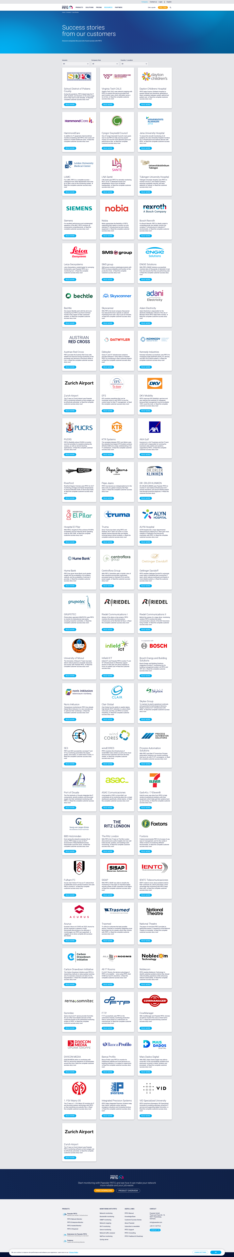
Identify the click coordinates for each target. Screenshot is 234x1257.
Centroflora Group (111, 570)
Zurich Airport (71, 395)
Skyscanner (108, 308)
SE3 (66, 748)
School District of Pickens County (77, 90)
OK (216, 1252)
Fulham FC (69, 880)
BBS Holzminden (72, 836)
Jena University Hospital (152, 133)
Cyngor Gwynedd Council (115, 133)
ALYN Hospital (147, 527)
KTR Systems (109, 439)
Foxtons (144, 836)
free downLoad (104, 1190)
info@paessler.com (156, 1222)
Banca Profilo (109, 1056)
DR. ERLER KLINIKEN (151, 483)
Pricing (99, 7)
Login (160, 2)
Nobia (105, 220)
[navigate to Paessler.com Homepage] (67, 7)
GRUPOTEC (70, 614)
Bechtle (68, 308)
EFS (104, 395)
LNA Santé (107, 177)
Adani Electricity (148, 308)
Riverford (69, 483)
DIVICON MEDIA (72, 1056)
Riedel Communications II (153, 614)
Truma (105, 527)
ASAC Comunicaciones (114, 792)
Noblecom (145, 969)
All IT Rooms (108, 969)
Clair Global (108, 704)
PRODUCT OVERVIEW (128, 1191)
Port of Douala (71, 792)
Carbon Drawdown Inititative (78, 969)
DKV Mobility (146, 395)
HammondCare (72, 133)
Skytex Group (146, 701)
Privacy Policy (73, 1252)
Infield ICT (107, 658)
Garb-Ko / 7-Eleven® (150, 792)
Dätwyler (106, 352)
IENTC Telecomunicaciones (154, 880)
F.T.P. (104, 1013)
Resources (108, 7)
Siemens (68, 220)
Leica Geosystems (73, 264)
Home (63, 12)
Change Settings (200, 1252)
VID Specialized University (153, 1100)
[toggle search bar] (170, 7)
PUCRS (67, 439)
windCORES (108, 748)
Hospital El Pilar (72, 527)
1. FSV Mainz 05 (72, 1100)
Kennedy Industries (149, 352)
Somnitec (69, 1013)
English (169, 2)
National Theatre (148, 923)
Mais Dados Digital (149, 1056)
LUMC (67, 177)
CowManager (147, 1013)
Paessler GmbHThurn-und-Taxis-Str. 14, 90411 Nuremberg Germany (157, 1216)
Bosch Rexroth (147, 220)
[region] (117, 1252)
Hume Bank (70, 570)
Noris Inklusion (71, 704)
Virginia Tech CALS (111, 88)
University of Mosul (74, 658)
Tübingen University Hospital (154, 177)
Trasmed (106, 923)
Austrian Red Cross (74, 352)
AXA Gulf (144, 439)
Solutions (90, 7)
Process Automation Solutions (150, 749)
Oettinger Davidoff (149, 570)
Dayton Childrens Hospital (153, 88)
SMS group (107, 264)
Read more (70, 104)
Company (144, 2)
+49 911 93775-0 (155, 1226)
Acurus (67, 923)
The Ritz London (110, 836)
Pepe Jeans (108, 483)
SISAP (105, 880)
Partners (118, 7)
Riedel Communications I (115, 614)
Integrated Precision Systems (117, 1100)
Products (79, 7)
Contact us (153, 2)
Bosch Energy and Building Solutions (153, 659)
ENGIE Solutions (148, 264)
